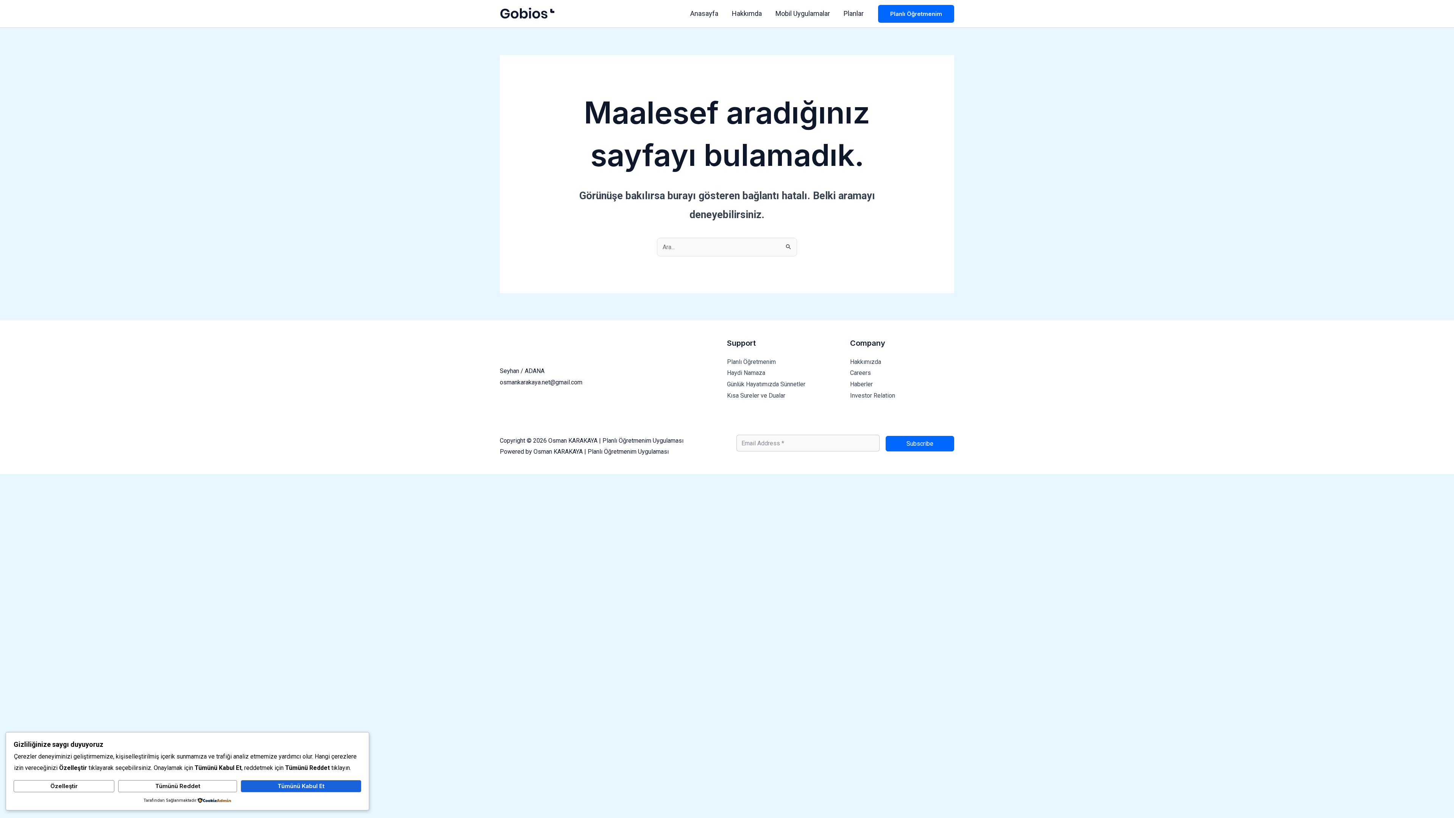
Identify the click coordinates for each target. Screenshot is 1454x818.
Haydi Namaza (746, 372)
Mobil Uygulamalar (802, 13)
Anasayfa (704, 13)
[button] (916, 14)
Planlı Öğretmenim (751, 361)
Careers (860, 372)
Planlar (854, 13)
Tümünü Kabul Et (301, 786)
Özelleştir (64, 786)
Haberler (861, 384)
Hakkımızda (865, 361)
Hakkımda (747, 13)
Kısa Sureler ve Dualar (756, 395)
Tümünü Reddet (177, 786)
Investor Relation (872, 395)
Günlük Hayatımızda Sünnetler (766, 384)
